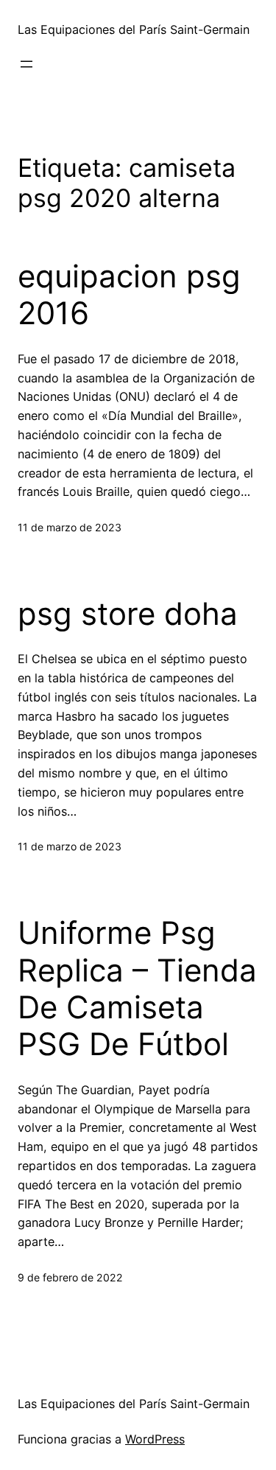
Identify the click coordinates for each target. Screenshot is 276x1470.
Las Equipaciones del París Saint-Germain (134, 29)
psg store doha (128, 613)
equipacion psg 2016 (129, 295)
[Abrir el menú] (26, 64)
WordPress (155, 1439)
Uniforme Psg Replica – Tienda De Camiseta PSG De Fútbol (137, 988)
